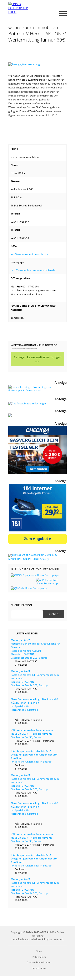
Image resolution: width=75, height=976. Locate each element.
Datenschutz (39, 957)
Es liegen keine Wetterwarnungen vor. (37, 359)
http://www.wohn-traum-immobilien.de (33, 270)
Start (39, 951)
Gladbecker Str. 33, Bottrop (33, 733)
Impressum (39, 968)
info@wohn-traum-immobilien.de (30, 254)
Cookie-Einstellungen (39, 962)
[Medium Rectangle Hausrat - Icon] (27, 403)
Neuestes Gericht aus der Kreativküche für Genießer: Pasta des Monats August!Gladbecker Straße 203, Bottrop (35, 648)
